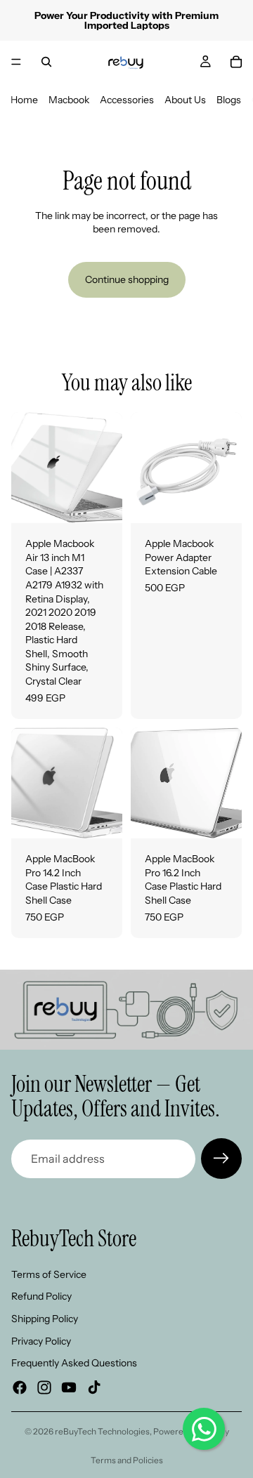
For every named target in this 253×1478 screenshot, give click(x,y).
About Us (185, 99)
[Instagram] (44, 1387)
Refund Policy (41, 1297)
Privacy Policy (41, 1341)
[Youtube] (68, 1387)
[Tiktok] (94, 1387)
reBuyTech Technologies (102, 1431)
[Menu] (16, 62)
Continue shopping (127, 279)
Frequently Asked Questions (74, 1363)
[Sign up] (221, 1158)
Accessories (127, 99)
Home (24, 99)
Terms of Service (48, 1274)
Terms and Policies (127, 1460)
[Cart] (236, 61)
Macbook (68, 99)
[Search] (46, 61)
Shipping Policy (44, 1318)
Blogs (228, 99)
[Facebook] (19, 1387)
